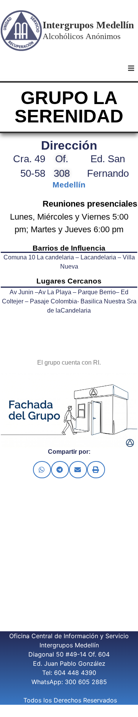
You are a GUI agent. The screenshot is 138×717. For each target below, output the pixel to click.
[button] (131, 68)
